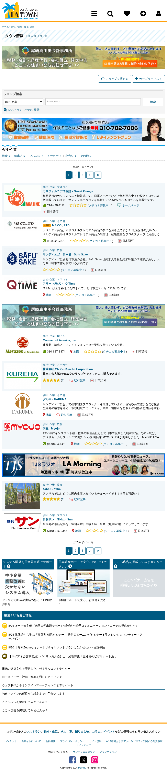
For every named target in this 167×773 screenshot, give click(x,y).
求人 (63, 731)
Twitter (83, 759)
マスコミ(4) (36, 155)
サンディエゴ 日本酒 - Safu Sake (65, 254)
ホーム (5, 26)
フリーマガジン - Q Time (59, 283)
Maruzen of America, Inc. (60, 340)
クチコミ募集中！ (100, 205)
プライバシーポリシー (72, 741)
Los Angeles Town (20, 11)
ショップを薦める (116, 78)
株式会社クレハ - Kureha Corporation (68, 369)
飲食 (59, 250)
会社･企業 (29, 26)
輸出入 (61, 336)
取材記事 (80, 380)
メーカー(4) (54, 155)
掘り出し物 (82, 731)
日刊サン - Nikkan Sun (58, 519)
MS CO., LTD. (61, 225)
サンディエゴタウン (84, 751)
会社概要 (50, 741)
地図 (49, 295)
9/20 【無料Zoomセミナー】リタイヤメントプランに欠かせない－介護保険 (56, 647)
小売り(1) (71, 155)
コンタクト (10, 741)
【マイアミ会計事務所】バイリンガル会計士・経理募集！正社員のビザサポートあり (63, 656)
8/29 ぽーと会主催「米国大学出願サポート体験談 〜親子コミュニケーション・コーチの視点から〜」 (73, 625)
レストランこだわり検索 (24, 109)
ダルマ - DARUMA (55, 399)
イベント (109, 731)
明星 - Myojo (51, 428)
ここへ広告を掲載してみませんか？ (25, 702)
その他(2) (86, 155)
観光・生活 (51, 731)
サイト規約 (95, 741)
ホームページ (130, 205)
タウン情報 (16, 26)
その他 (61, 221)
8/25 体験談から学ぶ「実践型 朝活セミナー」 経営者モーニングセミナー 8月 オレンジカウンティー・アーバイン (75, 636)
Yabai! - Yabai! (53, 489)
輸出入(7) (20, 155)
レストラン (33, 731)
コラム (96, 731)
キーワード (53, 101)
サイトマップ (83, 745)
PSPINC (82, 767)
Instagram (94, 759)
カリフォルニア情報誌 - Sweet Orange (68, 191)
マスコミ (62, 187)
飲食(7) (6, 155)
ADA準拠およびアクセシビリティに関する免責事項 (134, 741)
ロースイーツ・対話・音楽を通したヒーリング (32, 677)
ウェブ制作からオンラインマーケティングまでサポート (37, 685)
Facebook (72, 759)
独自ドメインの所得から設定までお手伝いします (33, 693)
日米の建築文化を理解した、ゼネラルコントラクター (36, 668)
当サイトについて (31, 741)
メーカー (62, 365)
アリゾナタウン (108, 751)
